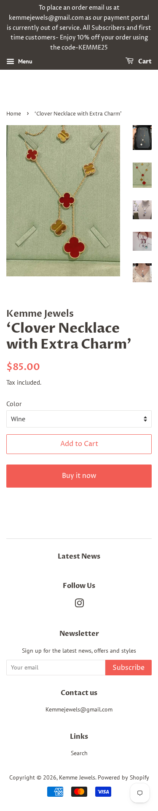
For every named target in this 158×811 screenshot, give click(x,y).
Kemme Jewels (77, 777)
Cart (144, 62)
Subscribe (128, 667)
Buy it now (79, 475)
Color (13, 403)
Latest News (79, 556)
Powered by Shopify (123, 777)
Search (79, 753)
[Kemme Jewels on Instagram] (79, 605)
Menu (24, 61)
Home (13, 114)
